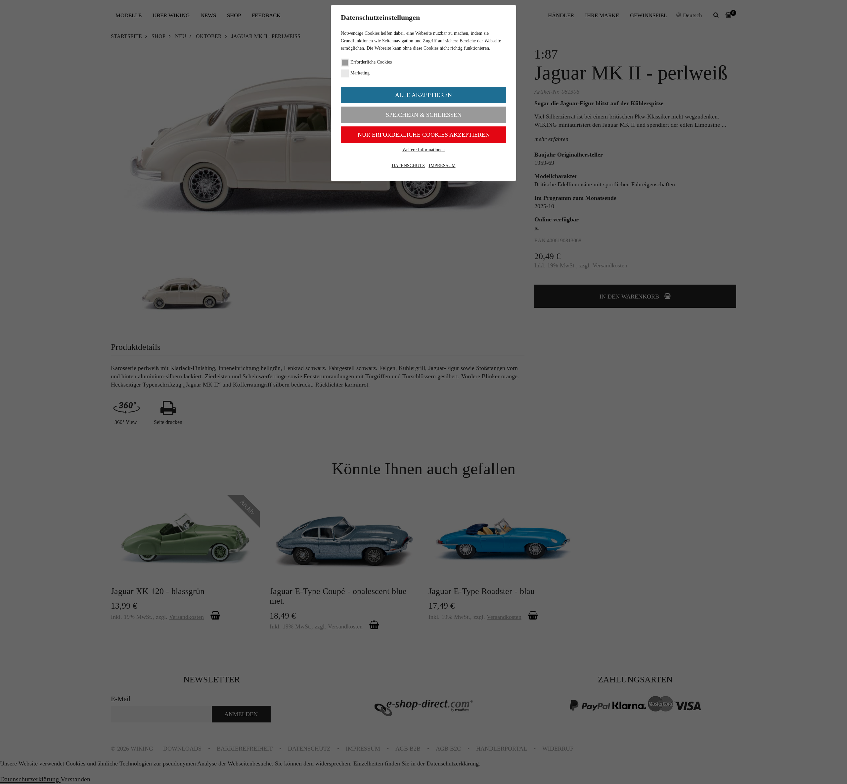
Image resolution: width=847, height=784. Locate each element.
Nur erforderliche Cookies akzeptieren (424, 134)
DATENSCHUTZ (408, 165)
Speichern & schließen (424, 115)
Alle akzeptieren (423, 95)
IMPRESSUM (442, 165)
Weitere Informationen (423, 149)
